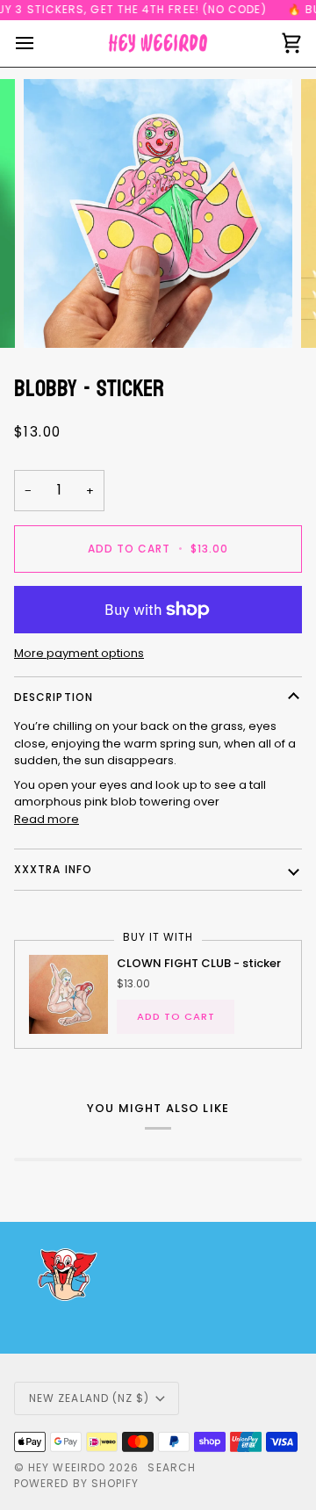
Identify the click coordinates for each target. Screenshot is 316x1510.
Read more (46, 819)
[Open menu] (40, 43)
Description (53, 697)
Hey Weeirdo (66, 1467)
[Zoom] (56, 315)
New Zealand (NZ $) (89, 1398)
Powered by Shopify (76, 1483)
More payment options (79, 653)
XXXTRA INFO (53, 869)
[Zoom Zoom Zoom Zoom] (158, 213)
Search (171, 1467)
